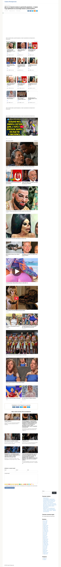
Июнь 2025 (45, 534)
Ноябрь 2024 (45, 542)
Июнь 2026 (45, 523)
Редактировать (8, 421)
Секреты (44, 559)
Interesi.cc (13, 10)
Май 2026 (45, 524)
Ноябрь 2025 (45, 528)
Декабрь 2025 (45, 527)
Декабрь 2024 (45, 541)
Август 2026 (45, 520)
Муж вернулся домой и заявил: (11, 441)
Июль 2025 (45, 533)
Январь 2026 (45, 526)
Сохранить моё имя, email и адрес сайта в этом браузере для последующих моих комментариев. (21, 485)
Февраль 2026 (45, 525)
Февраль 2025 (45, 539)
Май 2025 (45, 535)
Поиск (43, 491)
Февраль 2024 (45, 552)
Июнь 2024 (45, 548)
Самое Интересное (10, 1)
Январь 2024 (45, 553)
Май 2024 (45, 549)
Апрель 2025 (45, 536)
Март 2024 (45, 551)
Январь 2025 (45, 540)
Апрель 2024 (45, 550)
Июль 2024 (45, 547)
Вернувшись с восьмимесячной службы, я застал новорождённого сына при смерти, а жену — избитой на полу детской (12, 455)
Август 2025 (45, 532)
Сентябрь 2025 (45, 531)
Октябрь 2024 (45, 543)
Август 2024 (45, 545)
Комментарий (7, 473)
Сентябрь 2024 (45, 544)
